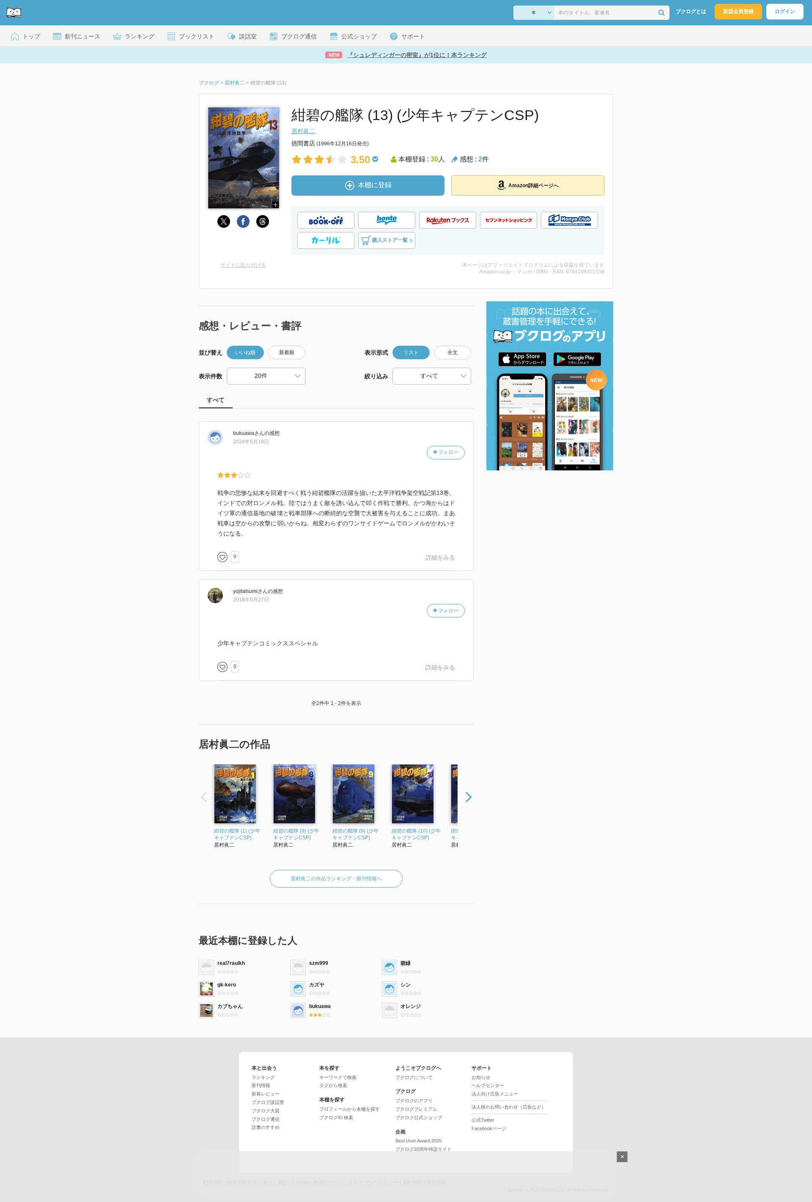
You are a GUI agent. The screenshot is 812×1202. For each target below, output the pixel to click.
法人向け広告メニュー (495, 1093)
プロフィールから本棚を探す (349, 1109)
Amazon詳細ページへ (533, 185)
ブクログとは (691, 11)
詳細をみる (440, 557)
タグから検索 (333, 1085)
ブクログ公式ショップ (418, 1117)
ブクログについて (414, 1077)
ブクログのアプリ (414, 1100)
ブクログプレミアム (416, 1109)
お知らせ (481, 1077)
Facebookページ (489, 1128)
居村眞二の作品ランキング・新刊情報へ (336, 879)
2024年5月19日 (251, 442)
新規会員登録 (738, 11)
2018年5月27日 (251, 600)
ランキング (263, 1077)
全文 (452, 352)
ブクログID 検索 (336, 1117)
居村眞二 (303, 131)
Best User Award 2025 (418, 1140)
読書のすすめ (266, 1127)
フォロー (447, 452)
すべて (216, 399)
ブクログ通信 (266, 1119)
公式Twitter (483, 1120)
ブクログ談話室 (268, 1102)
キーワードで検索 (338, 1077)
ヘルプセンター (488, 1085)
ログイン (785, 11)
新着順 (286, 352)
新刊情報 (261, 1085)
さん (248, 433)
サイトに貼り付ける (243, 265)
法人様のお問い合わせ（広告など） (509, 1106)
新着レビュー (266, 1093)
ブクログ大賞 (266, 1110)
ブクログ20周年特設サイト (423, 1149)
